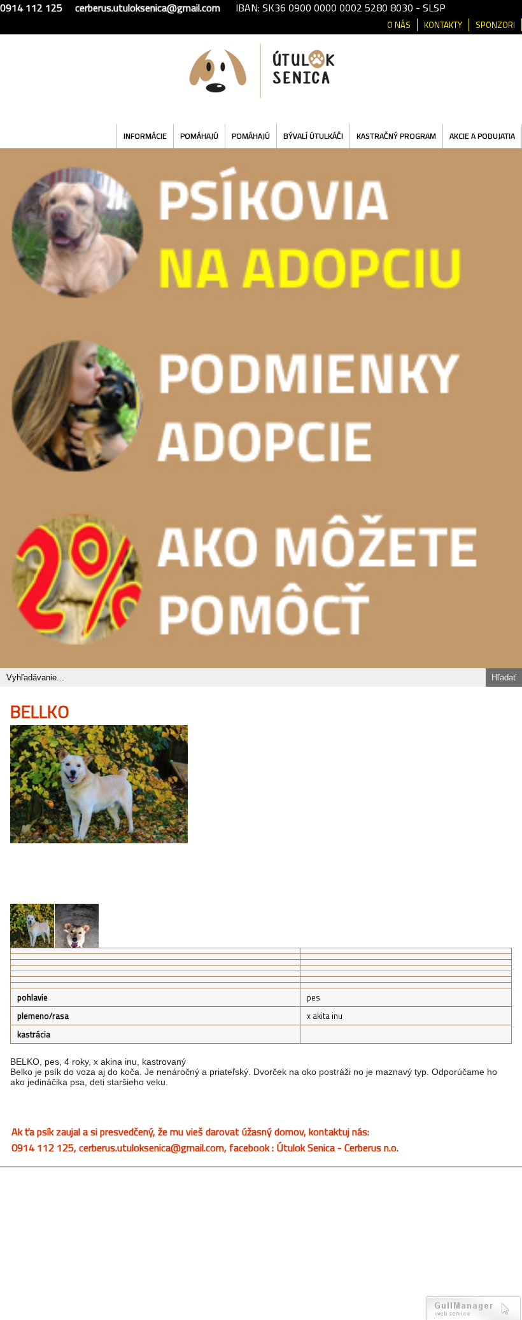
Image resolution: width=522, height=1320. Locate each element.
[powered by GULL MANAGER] (473, 1307)
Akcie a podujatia (482, 136)
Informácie (145, 136)
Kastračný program (396, 136)
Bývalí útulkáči (313, 136)
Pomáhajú (199, 136)
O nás (399, 24)
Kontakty (443, 24)
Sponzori (495, 24)
